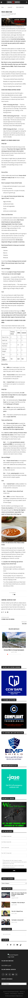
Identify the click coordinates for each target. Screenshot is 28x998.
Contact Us (7, 993)
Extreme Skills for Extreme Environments (14, 650)
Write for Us (22, 991)
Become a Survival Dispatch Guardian (11, 991)
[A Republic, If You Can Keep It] (5, 905)
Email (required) (5, 847)
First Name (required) (6, 836)
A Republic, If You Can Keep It (18, 902)
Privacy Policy (20, 993)
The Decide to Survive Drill (17, 920)
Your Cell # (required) (6, 853)
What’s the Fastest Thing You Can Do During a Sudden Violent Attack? (19, 894)
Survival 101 (10, 7)
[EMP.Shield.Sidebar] (14, 737)
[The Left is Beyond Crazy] (5, 913)
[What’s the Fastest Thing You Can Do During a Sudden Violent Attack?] (5, 895)
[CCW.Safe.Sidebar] (14, 671)
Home (2, 7)
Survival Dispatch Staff (11, 14)
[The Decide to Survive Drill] (5, 922)
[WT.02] (14, 803)
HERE (5, 965)
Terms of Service (13, 993)
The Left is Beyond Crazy (17, 911)
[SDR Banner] (14, 19)
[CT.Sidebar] (14, 704)
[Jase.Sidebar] (14, 770)
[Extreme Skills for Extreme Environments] (14, 640)
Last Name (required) (6, 841)
